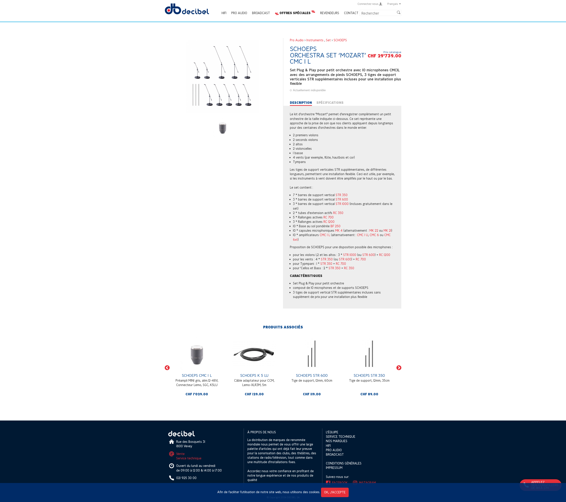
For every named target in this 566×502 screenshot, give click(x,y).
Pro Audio (239, 13)
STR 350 (342, 195)
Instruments (314, 40)
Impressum (334, 468)
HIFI (224, 13)
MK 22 (373, 230)
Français (392, 4)
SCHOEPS (340, 40)
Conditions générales (343, 463)
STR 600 (342, 199)
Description (301, 103)
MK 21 (387, 230)
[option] (197, 367)
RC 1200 (329, 222)
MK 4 (338, 230)
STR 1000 (342, 204)
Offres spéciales (295, 13)
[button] (167, 368)
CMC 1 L (325, 235)
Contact (351, 13)
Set (328, 40)
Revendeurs (329, 13)
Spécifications (330, 103)
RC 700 (328, 217)
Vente (180, 454)
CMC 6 (374, 235)
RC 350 (338, 213)
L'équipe (332, 432)
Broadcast (261, 13)
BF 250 (335, 226)
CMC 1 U (362, 235)
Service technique (188, 458)
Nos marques (336, 441)
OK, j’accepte (335, 492)
